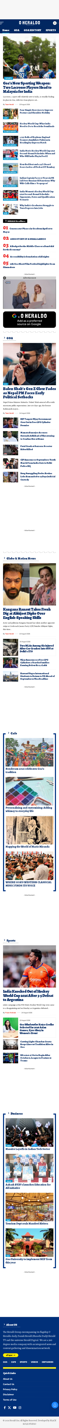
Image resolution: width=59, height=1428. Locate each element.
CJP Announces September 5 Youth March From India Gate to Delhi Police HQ (38, 463)
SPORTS (8, 78)
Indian (9, 1145)
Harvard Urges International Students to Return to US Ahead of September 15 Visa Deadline (37, 676)
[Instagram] (20, 1407)
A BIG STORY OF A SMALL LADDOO (28, 239)
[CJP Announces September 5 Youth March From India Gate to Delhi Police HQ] (10, 463)
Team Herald (9, 104)
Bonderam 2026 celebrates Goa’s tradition (25, 770)
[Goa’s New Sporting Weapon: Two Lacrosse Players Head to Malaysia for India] (29, 57)
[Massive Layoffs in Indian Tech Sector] (29, 1132)
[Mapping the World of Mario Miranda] (29, 830)
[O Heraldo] (29, 23)
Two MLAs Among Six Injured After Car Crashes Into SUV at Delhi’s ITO (37, 648)
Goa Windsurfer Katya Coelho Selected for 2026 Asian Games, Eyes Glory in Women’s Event (37, 1029)
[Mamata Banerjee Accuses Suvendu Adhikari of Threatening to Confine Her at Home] (10, 436)
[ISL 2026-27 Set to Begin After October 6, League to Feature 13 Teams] (10, 1058)
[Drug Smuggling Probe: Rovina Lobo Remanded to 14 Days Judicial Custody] (10, 477)
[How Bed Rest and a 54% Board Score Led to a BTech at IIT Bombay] (10, 168)
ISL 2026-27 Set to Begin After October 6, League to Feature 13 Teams (35, 1058)
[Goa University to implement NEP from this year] (29, 1242)
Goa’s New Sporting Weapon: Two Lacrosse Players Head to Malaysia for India (27, 87)
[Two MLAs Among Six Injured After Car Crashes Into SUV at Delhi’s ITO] (10, 647)
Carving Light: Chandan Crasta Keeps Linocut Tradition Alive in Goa (36, 1044)
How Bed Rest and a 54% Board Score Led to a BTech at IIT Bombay (37, 166)
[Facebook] (5, 1407)
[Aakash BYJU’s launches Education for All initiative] (29, 1168)
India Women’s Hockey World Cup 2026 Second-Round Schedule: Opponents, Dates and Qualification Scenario (37, 195)
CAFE (6, 118)
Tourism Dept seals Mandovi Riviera (27, 1223)
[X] (9, 1407)
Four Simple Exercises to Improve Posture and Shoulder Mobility (36, 111)
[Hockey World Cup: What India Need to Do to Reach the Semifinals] (10, 127)
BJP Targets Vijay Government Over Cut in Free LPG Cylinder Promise (35, 422)
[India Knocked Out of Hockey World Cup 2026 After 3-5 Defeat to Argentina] (29, 966)
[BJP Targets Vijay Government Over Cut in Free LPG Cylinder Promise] (10, 423)
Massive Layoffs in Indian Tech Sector (28, 1149)
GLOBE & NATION (10, 131)
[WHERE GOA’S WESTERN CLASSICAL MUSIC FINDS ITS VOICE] (29, 865)
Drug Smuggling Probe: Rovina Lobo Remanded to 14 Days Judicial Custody (37, 476)
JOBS (5, 213)
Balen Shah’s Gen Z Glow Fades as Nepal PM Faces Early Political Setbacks (29, 393)
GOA (5, 384)
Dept (8, 1220)
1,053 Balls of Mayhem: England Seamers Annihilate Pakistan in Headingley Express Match (35, 140)
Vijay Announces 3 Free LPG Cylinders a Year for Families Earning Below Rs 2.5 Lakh (34, 662)
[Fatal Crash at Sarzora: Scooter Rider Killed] (10, 450)
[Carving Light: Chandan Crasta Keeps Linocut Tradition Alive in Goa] (10, 1044)
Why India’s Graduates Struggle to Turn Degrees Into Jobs (37, 207)
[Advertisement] (29, 9)
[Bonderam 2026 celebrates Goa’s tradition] (29, 752)
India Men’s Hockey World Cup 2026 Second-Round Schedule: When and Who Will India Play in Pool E (37, 153)
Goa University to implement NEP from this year (29, 1260)
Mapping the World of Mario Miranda (27, 846)
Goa (8, 1256)
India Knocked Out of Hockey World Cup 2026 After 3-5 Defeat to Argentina (28, 995)
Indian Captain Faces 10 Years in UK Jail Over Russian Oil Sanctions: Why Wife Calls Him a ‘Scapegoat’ (37, 180)
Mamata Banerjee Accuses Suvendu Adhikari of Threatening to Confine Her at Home (37, 435)
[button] (2, 23)
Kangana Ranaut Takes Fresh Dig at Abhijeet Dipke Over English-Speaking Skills (27, 613)
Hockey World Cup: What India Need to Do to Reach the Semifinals (37, 125)
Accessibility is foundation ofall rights (29, 256)
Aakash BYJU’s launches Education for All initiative (28, 1186)
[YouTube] (14, 1407)
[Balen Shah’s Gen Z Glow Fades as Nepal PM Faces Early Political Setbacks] (29, 364)
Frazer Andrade (10, 1013)
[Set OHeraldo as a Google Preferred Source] (29, 319)
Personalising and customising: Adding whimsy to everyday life (29, 809)
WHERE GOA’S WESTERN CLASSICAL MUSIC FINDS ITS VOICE (29, 883)
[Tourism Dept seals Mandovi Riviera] (29, 1207)
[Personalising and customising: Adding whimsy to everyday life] (29, 791)
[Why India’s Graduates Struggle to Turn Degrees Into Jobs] (10, 209)
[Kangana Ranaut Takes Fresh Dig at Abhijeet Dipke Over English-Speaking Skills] (29, 584)
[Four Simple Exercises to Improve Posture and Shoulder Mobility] (10, 114)
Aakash (9, 1181)
